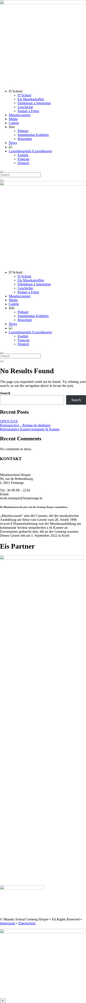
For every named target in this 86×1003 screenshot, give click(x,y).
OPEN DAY (9, 421)
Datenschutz (27, 923)
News (13, 143)
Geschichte (25, 107)
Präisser (23, 131)
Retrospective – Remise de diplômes (25, 425)
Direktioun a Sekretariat (34, 103)
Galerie (14, 123)
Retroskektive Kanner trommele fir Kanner (30, 429)
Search (5, 393)
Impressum (7, 923)
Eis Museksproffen (31, 99)
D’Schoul (24, 95)
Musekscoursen (19, 115)
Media (13, 119)
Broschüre (25, 139)
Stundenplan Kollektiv (33, 135)
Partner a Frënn (28, 111)
